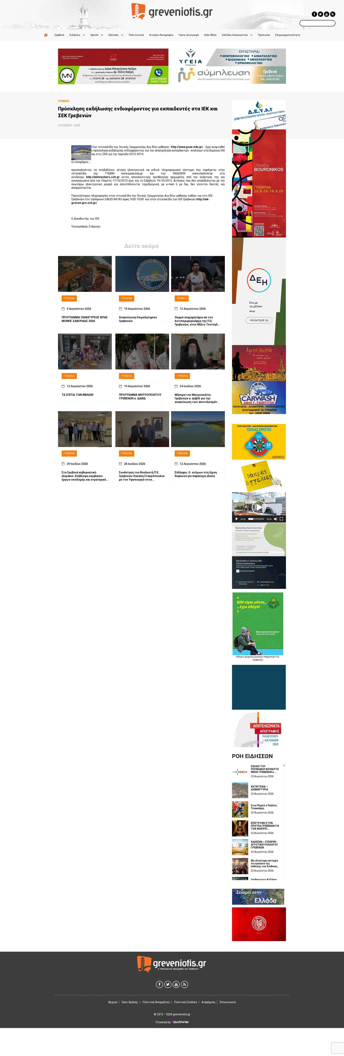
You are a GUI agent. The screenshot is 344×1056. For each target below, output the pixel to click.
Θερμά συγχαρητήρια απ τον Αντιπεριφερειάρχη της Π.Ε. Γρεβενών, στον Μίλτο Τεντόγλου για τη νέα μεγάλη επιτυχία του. (198, 321)
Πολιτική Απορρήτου (156, 1002)
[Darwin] (180, 1022)
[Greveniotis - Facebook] (314, 14)
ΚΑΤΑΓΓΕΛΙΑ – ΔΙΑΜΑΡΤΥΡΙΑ (259, 788)
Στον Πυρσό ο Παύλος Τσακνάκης (264, 807)
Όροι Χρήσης (130, 1002)
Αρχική (112, 1002)
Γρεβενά (69, 298)
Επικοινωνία (228, 1002)
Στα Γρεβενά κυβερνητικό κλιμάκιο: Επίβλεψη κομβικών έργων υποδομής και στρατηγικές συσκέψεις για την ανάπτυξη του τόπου (85, 476)
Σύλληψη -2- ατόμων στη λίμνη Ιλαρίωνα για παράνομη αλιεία (196, 474)
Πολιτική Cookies (185, 1002)
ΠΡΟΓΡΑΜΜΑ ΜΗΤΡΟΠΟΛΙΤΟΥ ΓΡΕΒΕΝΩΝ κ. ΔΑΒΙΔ (140, 396)
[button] (259, 507)
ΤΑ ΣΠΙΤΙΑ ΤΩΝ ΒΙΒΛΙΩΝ (77, 395)
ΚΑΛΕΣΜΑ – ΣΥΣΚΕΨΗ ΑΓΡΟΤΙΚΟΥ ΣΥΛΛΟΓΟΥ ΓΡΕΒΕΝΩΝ (264, 844)
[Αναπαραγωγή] (236, 519)
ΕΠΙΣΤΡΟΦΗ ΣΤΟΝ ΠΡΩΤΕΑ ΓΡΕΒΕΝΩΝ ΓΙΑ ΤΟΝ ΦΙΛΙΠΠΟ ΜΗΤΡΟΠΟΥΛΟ (265, 826)
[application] (259, 507)
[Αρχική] (46, 35)
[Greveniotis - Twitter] (320, 14)
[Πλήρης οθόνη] (281, 519)
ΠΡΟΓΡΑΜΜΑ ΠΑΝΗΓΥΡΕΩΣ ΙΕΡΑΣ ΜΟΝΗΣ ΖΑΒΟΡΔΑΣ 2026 (85, 319)
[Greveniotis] (172, 11)
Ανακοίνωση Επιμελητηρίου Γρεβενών (138, 319)
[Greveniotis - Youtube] (326, 14)
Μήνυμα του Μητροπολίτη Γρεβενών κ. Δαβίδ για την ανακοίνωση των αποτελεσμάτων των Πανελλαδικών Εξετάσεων (198, 398)
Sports (182, 298)
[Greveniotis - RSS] (332, 14)
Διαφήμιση (208, 1002)
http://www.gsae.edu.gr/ (187, 147)
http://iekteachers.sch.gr (103, 177)
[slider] (256, 519)
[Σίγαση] (275, 519)
